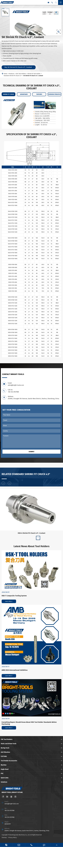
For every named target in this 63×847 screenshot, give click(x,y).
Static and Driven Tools (8, 744)
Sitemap (4, 837)
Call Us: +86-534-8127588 (13, 391)
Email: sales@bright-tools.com (16, 384)
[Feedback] (44, 845)
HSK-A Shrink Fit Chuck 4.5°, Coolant (31, 533)
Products (11, 73)
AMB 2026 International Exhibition (15, 670)
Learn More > (9, 601)
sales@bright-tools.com (12, 803)
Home (5, 73)
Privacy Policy (12, 837)
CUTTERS (4, 756)
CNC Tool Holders (21, 73)
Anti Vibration (5, 752)
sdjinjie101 (8, 824)
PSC (2, 773)
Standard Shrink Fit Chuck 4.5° (13, 75)
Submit (31, 452)
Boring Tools (5, 748)
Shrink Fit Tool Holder (34, 73)
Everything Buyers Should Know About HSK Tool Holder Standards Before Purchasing (29, 723)
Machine (3, 765)
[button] (3, 483)
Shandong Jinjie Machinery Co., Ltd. (19, 835)
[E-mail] (19, 845)
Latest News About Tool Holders (31, 546)
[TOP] (56, 845)
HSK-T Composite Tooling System (14, 596)
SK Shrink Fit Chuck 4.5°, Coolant (33, 75)
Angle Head (4, 769)
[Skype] (6, 845)
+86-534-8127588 (9, 810)
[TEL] (31, 845)
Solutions (4, 782)
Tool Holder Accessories (9, 761)
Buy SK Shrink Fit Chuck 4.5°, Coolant (19, 67)
